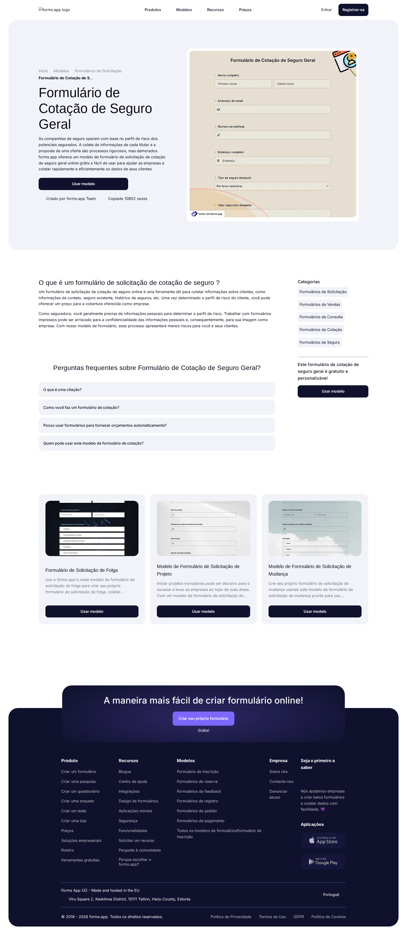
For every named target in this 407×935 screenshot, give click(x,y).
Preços (67, 830)
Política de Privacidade (231, 916)
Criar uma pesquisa (78, 781)
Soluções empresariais (81, 840)
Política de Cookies (328, 916)
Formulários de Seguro (320, 342)
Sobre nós (278, 771)
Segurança (128, 820)
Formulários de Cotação (321, 329)
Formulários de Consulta (321, 316)
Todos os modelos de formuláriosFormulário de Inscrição (219, 833)
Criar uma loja (73, 820)
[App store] (323, 841)
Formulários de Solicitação (323, 291)
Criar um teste (73, 810)
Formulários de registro (197, 801)
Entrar (326, 9)
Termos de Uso (272, 916)
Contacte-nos (281, 781)
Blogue (125, 771)
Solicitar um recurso (136, 840)
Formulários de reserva (197, 781)
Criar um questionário (80, 791)
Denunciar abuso (278, 794)
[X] (325, 779)
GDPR (298, 916)
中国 (330, 881)
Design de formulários (138, 801)
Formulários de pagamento (200, 820)
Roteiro (67, 850)
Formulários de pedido (197, 810)
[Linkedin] (304, 779)
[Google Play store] (323, 862)
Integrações (129, 791)
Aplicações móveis (135, 810)
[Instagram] (315, 779)
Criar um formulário (78, 771)
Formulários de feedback (199, 791)
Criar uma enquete (77, 801)
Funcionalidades (133, 830)
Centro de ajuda (133, 781)
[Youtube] (335, 779)
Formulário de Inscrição (198, 771)
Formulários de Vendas (320, 304)
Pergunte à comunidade (140, 850)
